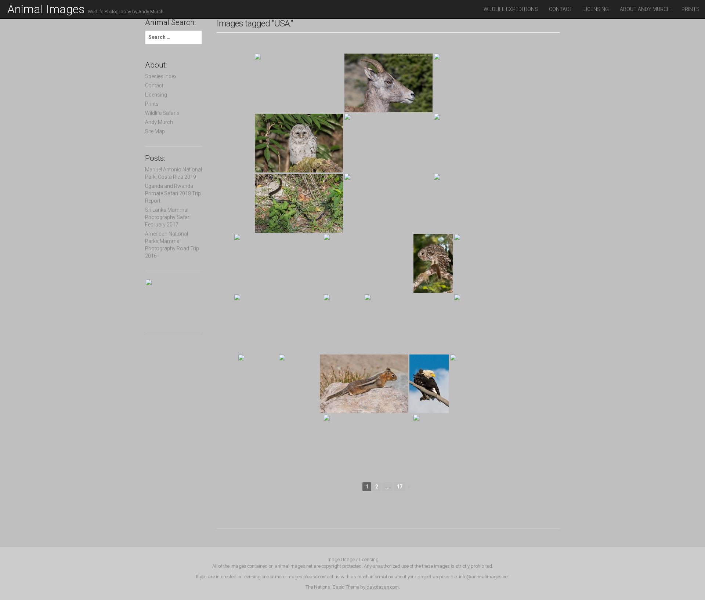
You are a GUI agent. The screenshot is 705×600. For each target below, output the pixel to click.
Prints (690, 9)
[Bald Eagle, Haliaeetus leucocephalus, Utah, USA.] (429, 383)
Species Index (161, 76)
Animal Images (85, 9)
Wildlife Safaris (162, 113)
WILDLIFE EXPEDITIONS (511, 9)
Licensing (596, 9)
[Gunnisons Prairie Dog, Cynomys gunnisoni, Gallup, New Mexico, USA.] (278, 323)
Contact (560, 9)
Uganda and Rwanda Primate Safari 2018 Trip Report (173, 193)
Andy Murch (159, 122)
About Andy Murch (645, 9)
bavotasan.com (382, 587)
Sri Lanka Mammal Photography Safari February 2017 (168, 217)
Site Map (155, 131)
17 (399, 487)
